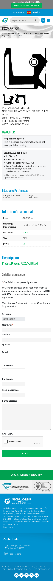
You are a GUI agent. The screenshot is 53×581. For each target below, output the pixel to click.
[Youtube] (36, 575)
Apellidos (6, 344)
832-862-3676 (15, 554)
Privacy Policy (23, 569)
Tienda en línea (8, 33)
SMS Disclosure (41, 569)
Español (34, 12)
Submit (26, 453)
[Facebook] (16, 575)
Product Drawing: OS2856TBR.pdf (20, 263)
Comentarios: (9, 400)
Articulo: (6, 313)
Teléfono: (7, 365)
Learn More (8, 527)
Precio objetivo (10, 389)
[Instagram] (31, 575)
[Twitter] (21, 575)
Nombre (6, 334)
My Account (17, 12)
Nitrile (25, 232)
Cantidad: (7, 378)
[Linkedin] (26, 575)
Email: (6, 352)
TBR (24, 243)
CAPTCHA (7, 433)
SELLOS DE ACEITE (24, 33)
